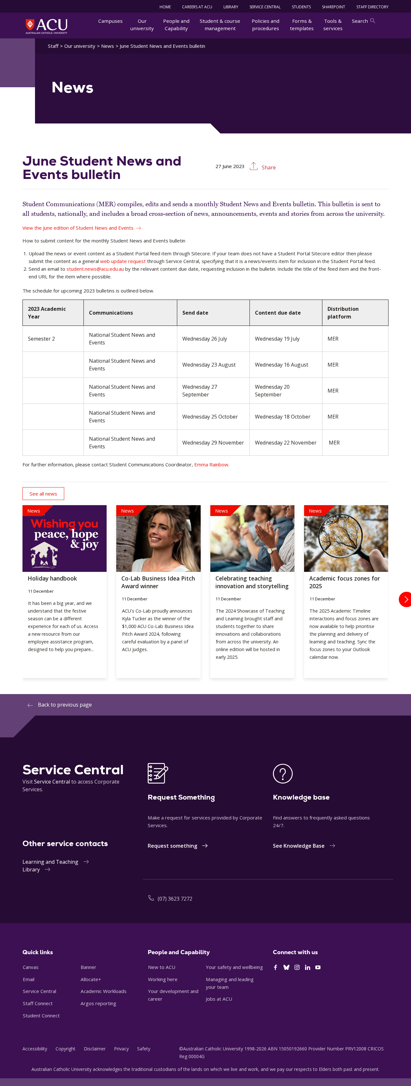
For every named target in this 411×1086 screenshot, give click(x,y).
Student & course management (220, 24)
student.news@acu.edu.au (95, 269)
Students (301, 7)
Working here (163, 979)
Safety (143, 1049)
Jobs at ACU (219, 999)
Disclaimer (95, 1049)
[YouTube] (317, 967)
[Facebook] (275, 967)
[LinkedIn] (307, 967)
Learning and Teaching (50, 861)
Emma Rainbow (211, 464)
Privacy (121, 1049)
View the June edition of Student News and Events (78, 228)
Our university (142, 24)
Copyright (65, 1049)
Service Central (265, 7)
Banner (88, 967)
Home (165, 7)
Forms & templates (302, 24)
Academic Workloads (104, 991)
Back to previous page (65, 704)
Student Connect (41, 1015)
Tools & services (333, 24)
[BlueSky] (286, 967)
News (107, 46)
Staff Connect (38, 1003)
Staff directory (372, 7)
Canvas (31, 967)
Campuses (110, 21)
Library (31, 869)
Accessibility (34, 1049)
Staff (53, 46)
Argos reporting (98, 1003)
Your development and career (173, 995)
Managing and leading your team (230, 983)
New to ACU (161, 967)
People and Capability (176, 24)
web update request (123, 261)
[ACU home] (46, 26)
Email (28, 979)
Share (268, 167)
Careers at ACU (197, 7)
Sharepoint (333, 7)
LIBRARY (230, 7)
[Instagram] (297, 967)
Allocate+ (91, 979)
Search (360, 21)
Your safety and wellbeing (234, 967)
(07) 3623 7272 (175, 898)
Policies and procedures (265, 24)
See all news (43, 493)
